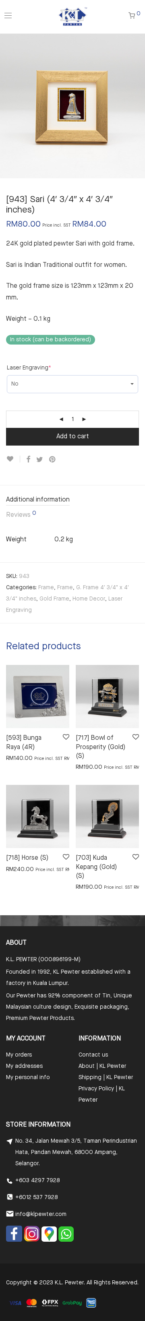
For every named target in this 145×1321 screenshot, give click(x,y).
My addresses (24, 1066)
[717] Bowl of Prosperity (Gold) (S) (100, 747)
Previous (7, 106)
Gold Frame (54, 599)
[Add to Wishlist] (13, 459)
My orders (19, 1055)
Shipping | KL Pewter (106, 1077)
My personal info (28, 1077)
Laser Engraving (29, 368)
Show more (16, 758)
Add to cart (72, 436)
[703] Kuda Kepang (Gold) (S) (96, 867)
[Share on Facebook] (28, 460)
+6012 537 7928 (36, 1197)
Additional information (38, 500)
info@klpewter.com (40, 1214)
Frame (46, 587)
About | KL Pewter (102, 1066)
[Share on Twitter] (39, 460)
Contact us (93, 1055)
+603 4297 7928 (37, 1180)
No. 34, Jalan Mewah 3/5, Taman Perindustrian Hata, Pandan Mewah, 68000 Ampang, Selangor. (76, 1152)
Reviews (21, 514)
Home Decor (88, 599)
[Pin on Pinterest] (52, 460)
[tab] (72, 500)
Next (137, 106)
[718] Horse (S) (27, 858)
